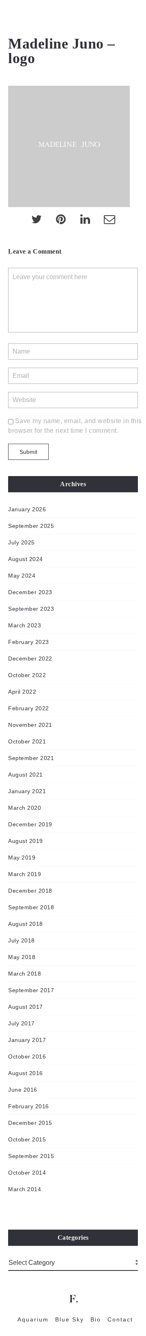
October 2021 (27, 741)
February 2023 (28, 642)
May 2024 (21, 575)
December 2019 (30, 824)
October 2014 (27, 1172)
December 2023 (30, 592)
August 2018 (25, 924)
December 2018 (30, 890)
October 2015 (27, 1139)
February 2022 (28, 708)
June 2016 (22, 1089)
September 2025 (31, 526)
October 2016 (27, 1056)
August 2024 (25, 559)
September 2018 (31, 907)
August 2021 (25, 774)
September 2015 (31, 1156)
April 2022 (22, 691)
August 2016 (25, 1073)
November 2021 (30, 725)
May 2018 (21, 957)
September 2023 (31, 609)
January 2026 (27, 509)
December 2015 (30, 1123)
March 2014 (24, 1189)
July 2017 (21, 1023)
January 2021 (27, 791)
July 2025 (21, 542)
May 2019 (21, 857)
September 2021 (31, 758)
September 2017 (31, 990)
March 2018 (24, 973)
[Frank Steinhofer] (12, 16)
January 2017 (27, 1040)
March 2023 (24, 625)
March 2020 (24, 808)
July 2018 (21, 940)
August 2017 (25, 1007)
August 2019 (25, 841)
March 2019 (24, 874)
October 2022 (27, 675)
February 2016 (28, 1106)
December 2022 (30, 658)
